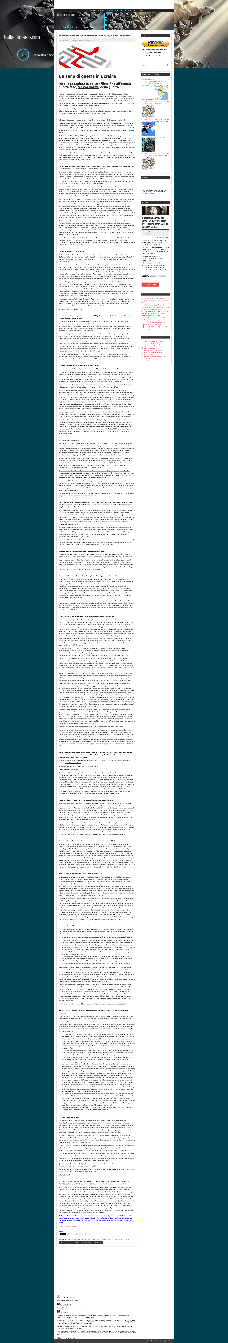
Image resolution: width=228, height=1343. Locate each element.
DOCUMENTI (125, 10)
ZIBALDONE (93, 10)
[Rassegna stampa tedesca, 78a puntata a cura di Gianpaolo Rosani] (148, 117)
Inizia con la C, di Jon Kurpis (152, 344)
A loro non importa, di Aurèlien (153, 341)
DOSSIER (117, 10)
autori (61, 1242)
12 (143, 329)
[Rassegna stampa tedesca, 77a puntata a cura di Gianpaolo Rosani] (148, 169)
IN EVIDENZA (101, 10)
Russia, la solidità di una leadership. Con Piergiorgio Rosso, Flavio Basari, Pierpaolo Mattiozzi (155, 301)
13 (146, 329)
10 (163, 326)
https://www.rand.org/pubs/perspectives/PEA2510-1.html (111, 1184)
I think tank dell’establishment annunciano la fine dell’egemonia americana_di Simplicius (152, 352)
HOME (86, 10)
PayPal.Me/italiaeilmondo (68, 1226)
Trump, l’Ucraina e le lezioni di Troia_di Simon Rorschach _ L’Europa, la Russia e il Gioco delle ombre (155, 359)
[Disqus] (96, 1271)
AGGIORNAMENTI (148, 79)
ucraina (126, 1239)
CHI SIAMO (141, 10)
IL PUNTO (110, 10)
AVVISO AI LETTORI (150, 137)
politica (99, 1239)
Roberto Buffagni (87, 1242)
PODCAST (133, 10)
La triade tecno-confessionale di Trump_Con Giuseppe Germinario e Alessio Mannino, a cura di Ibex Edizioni (155, 307)
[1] (59, 1181)
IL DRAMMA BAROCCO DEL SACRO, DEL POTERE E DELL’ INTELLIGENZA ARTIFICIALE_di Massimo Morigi (155, 223)
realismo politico (107, 1239)
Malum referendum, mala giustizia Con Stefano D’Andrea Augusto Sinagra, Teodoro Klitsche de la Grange (155, 313)
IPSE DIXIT (77, 1242)
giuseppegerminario (77, 40)
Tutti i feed (154, 191)
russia (115, 1239)
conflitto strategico (73, 1239)
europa (81, 1239)
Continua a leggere (150, 284)
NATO (94, 1239)
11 (166, 326)
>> (149, 329)
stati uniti (120, 1239)
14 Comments (89, 40)
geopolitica (88, 1239)
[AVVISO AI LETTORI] (148, 151)
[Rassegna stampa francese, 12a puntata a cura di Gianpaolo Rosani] (148, 135)
